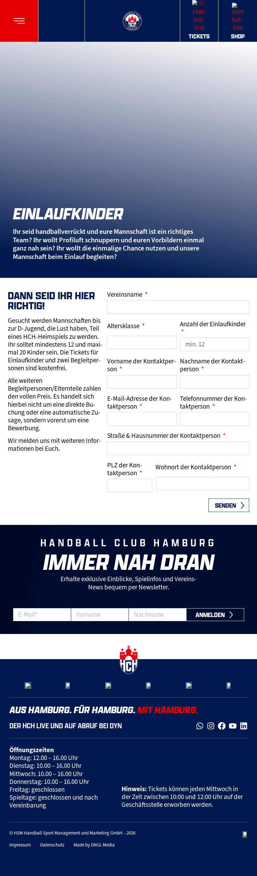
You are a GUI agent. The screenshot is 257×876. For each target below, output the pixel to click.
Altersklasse (124, 326)
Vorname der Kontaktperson (141, 365)
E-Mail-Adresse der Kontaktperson (139, 402)
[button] (19, 20)
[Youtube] (233, 726)
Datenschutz (52, 845)
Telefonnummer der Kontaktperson (213, 402)
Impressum (20, 845)
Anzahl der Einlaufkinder (213, 324)
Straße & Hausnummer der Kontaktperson (164, 436)
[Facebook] (222, 726)
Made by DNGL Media (94, 845)
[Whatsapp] (200, 726)
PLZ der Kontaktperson (124, 469)
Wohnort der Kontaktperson (193, 467)
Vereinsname (125, 295)
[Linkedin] (244, 726)
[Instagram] (211, 726)
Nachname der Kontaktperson (212, 365)
